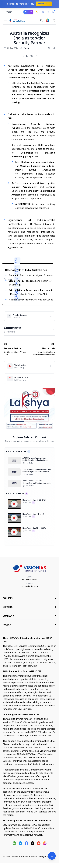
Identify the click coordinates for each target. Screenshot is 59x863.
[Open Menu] (52, 856)
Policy (29, 624)
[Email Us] (48, 12)
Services (29, 607)
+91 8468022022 (29, 579)
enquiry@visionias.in (29, 586)
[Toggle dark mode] (36, 12)
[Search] (41, 20)
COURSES (29, 598)
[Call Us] (43, 12)
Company (29, 615)
